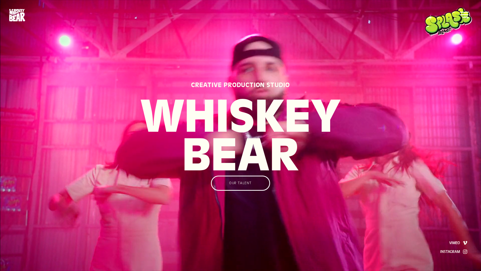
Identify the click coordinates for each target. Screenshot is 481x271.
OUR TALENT (240, 183)
